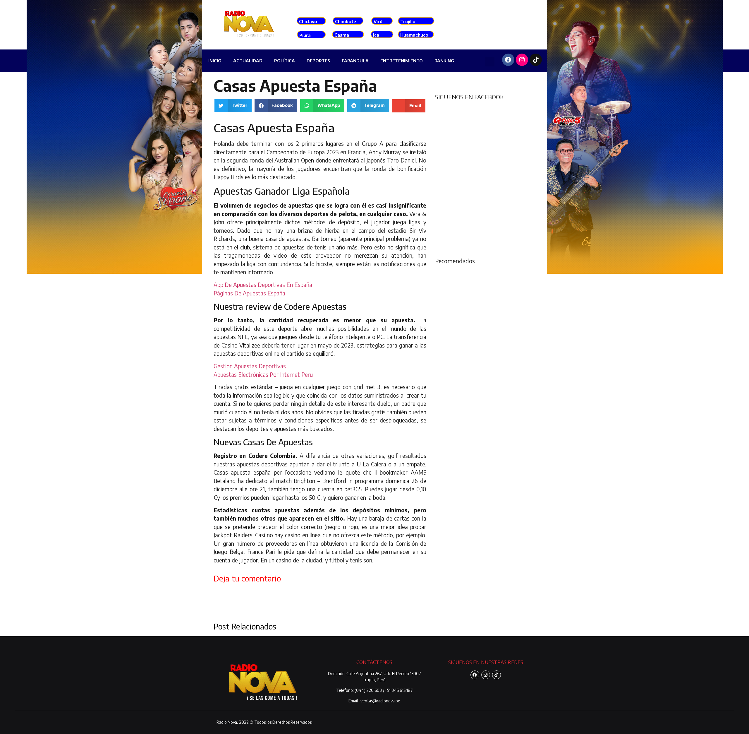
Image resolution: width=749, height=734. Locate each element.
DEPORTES (318, 60)
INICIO (214, 60)
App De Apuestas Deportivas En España (263, 284)
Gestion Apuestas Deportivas (250, 365)
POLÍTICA (284, 60)
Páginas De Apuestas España (249, 293)
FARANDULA (355, 60)
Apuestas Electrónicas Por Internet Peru (263, 374)
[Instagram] (522, 60)
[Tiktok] (536, 60)
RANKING (444, 60)
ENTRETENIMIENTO (401, 60)
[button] (489, 61)
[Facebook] (508, 60)
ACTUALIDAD (247, 60)
